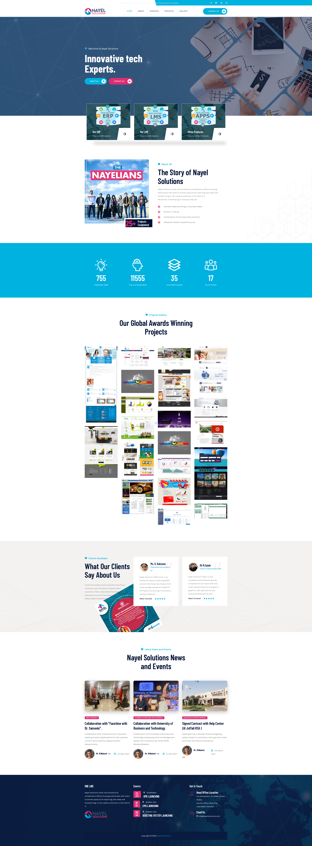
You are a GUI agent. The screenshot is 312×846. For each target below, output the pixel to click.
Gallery (183, 11)
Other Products (195, 132)
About (141, 11)
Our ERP (96, 132)
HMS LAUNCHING (151, 796)
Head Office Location (207, 792)
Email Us (200, 812)
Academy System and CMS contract (149, 718)
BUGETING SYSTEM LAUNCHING (158, 815)
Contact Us (213, 11)
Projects (169, 11)
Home (129, 11)
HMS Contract (92, 718)
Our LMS (144, 132)
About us (94, 81)
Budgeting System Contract (195, 718)
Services (154, 11)
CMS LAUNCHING (150, 806)
